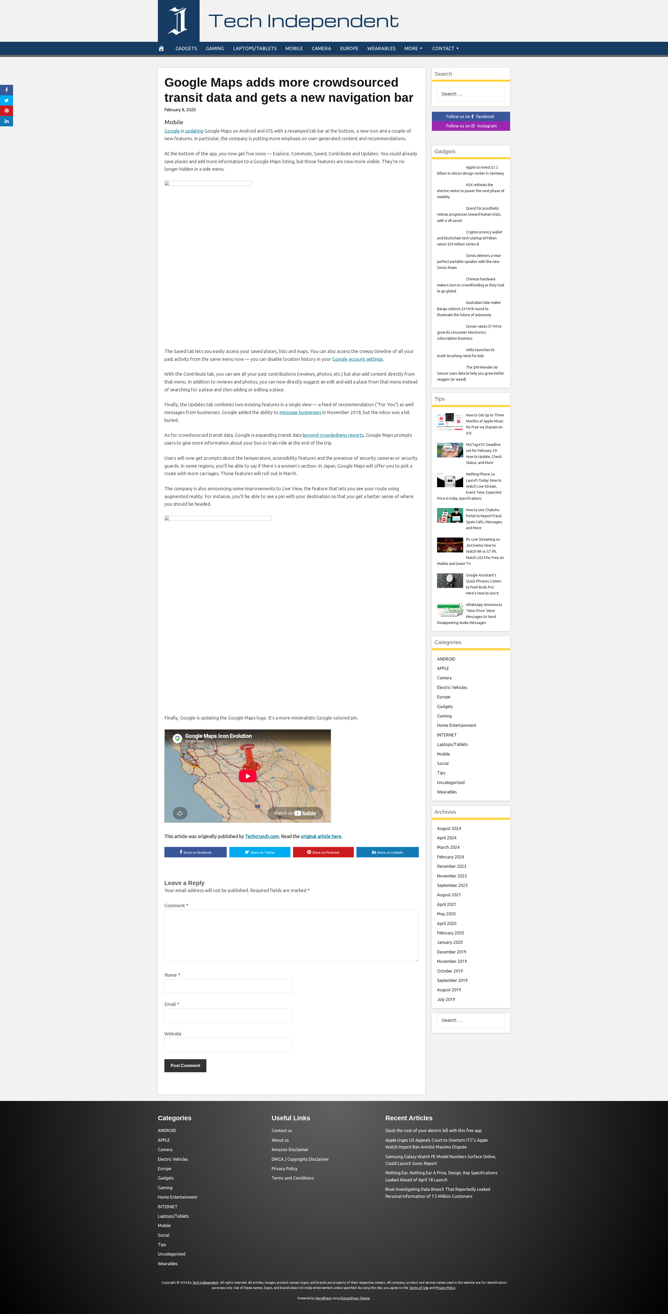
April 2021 (446, 904)
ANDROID (446, 659)
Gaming (215, 48)
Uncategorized (451, 782)
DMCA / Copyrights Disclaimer (300, 1159)
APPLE (443, 668)
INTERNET (447, 735)
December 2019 (451, 952)
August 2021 (449, 894)
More (411, 48)
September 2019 (452, 980)
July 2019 (446, 999)
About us (280, 1140)
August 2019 (449, 989)
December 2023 (451, 866)
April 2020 (446, 923)
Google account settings (357, 359)
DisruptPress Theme (355, 1298)
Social (443, 763)
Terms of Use (418, 1287)
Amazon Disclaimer (290, 1149)
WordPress (323, 1298)
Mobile (294, 48)
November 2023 (452, 876)
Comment (176, 905)
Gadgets (186, 48)
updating (194, 130)
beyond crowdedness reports (333, 435)
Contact (443, 48)
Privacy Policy (284, 1168)
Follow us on (470, 116)
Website (173, 1033)
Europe (349, 48)
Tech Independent (304, 20)
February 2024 (450, 857)
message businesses (300, 412)
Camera (321, 48)
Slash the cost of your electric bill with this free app (433, 1130)
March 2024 (448, 847)
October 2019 (450, 971)
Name (172, 974)
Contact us (282, 1130)
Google (172, 130)
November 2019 (452, 961)
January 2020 (450, 942)
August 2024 (449, 828)
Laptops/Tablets (255, 48)
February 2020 (450, 932)
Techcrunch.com (262, 836)
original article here (321, 836)
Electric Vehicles (452, 687)
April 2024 (446, 837)
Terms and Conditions (293, 1178)
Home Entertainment (456, 725)
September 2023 (452, 885)
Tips (441, 772)
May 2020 (446, 913)
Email (171, 1004)
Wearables (381, 48)
